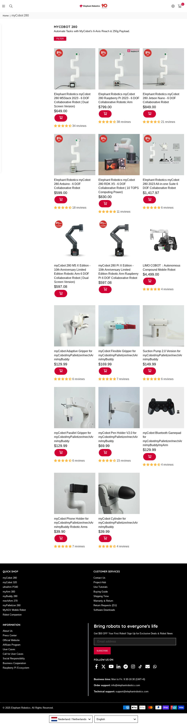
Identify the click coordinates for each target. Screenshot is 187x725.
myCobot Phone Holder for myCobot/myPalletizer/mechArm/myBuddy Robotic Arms (73, 522)
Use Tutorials (101, 587)
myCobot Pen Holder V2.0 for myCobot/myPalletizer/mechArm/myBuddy (118, 437)
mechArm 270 (10, 600)
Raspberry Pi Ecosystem (16, 667)
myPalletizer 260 (11, 605)
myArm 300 (9, 591)
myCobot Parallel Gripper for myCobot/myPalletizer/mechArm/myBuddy (73, 437)
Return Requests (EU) (105, 605)
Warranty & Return (103, 600)
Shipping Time (101, 596)
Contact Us (99, 577)
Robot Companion (12, 614)
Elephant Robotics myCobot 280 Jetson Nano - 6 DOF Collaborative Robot (161, 98)
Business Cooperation (14, 663)
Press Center (10, 635)
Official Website (11, 640)
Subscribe (102, 651)
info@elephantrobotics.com (125, 685)
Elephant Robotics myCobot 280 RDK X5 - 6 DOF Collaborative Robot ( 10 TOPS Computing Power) (118, 186)
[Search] (10, 6)
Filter (60, 38)
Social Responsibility (14, 658)
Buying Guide (101, 591)
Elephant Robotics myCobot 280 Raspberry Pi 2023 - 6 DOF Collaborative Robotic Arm (118, 98)
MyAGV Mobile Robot (14, 610)
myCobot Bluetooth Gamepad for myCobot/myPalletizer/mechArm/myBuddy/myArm (162, 439)
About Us (8, 631)
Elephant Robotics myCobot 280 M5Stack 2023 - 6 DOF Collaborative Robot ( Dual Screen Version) (72, 100)
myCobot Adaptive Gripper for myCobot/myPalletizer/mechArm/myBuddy (73, 355)
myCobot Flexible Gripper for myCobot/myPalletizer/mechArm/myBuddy (118, 355)
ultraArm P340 (10, 587)
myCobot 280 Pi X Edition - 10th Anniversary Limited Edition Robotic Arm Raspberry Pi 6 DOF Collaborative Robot (118, 271)
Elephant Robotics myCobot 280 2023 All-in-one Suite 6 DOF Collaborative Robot (161, 184)
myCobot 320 (10, 582)
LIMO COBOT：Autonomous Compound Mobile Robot (161, 267)
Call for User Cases (13, 654)
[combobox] (71, 719)
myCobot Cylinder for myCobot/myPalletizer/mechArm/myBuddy (118, 522)
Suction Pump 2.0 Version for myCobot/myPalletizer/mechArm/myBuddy (162, 355)
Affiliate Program (11, 644)
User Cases (9, 649)
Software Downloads (104, 610)
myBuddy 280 (10, 596)
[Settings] (173, 6)
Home (6, 15)
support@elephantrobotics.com (131, 691)
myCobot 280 (10, 577)
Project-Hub (100, 582)
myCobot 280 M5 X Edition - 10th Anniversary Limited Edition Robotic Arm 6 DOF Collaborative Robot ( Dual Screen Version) (72, 273)
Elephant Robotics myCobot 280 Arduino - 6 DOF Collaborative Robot (72, 184)
